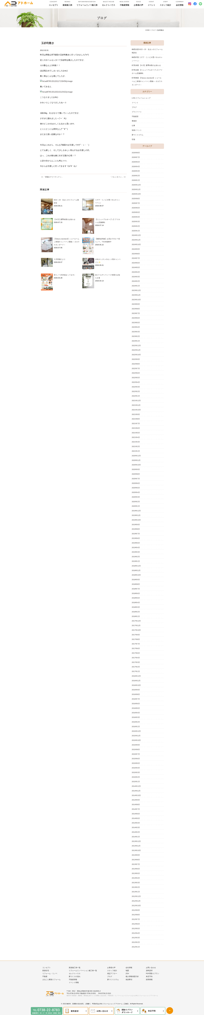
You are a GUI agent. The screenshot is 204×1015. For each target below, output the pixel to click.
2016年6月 (136, 704)
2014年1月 (136, 837)
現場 (133, 139)
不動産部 (135, 116)
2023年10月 (136, 300)
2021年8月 (136, 419)
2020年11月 (136, 460)
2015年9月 (136, 745)
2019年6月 (136, 538)
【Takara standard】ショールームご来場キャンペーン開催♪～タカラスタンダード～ (66, 242)
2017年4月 (136, 658)
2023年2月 (136, 336)
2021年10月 (136, 410)
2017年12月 (136, 621)
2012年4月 (136, 933)
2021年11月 (136, 405)
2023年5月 (136, 323)
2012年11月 (136, 901)
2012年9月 (136, 910)
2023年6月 (136, 318)
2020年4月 (136, 492)
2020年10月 (136, 465)
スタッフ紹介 (165, 3)
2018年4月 (136, 602)
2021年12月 (136, 400)
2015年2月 (136, 777)
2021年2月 (136, 446)
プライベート (137, 112)
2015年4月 (136, 768)
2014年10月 (136, 795)
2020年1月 (136, 506)
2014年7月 (136, 809)
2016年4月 (136, 713)
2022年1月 (136, 396)
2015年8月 (136, 749)
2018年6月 (136, 593)
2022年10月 (136, 355)
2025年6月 (136, 208)
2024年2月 (136, 281)
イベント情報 (74, 982)
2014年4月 (136, 823)
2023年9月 (136, 304)
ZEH (127, 973)
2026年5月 (136, 162)
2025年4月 (136, 217)
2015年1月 (136, 781)
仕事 (133, 125)
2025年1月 (136, 231)
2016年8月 (136, 694)
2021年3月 (136, 442)
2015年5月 (136, 763)
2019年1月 (136, 561)
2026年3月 (136, 171)
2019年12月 (136, 511)
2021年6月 (136, 428)
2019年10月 (136, 520)
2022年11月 (136, 350)
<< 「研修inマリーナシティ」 (52, 177)
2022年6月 (136, 373)
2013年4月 (136, 878)
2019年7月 (136, 534)
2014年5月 (136, 818)
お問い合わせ (151, 967)
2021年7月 (136, 423)
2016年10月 (136, 685)
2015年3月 (136, 772)
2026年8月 (136, 153)
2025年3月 (136, 221)
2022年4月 (136, 382)
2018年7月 (136, 589)
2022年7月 (136, 368)
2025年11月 (136, 189)
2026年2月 (136, 176)
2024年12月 (136, 235)
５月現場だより (59, 259)
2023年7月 (136, 313)
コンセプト (53, 3)
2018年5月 (136, 598)
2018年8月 (136, 584)
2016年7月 (136, 699)
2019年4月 (136, 547)
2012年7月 (136, 919)
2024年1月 (136, 286)
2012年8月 (136, 915)
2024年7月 (136, 258)
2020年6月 (136, 483)
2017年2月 (136, 667)
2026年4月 (136, 166)
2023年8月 (136, 309)
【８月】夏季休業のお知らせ (64, 219)
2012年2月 (136, 942)
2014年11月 (136, 791)
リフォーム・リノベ (49, 973)
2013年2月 (136, 887)
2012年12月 (136, 896)
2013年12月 (136, 841)
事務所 (134, 121)
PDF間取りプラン (152, 973)
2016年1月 (136, 726)
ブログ (134, 107)
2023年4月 (136, 327)
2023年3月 (136, 332)
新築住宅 (45, 970)
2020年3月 (136, 497)
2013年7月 (136, 864)
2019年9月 (136, 524)
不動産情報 (124, 3)
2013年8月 (136, 860)
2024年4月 (136, 272)
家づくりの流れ (74, 976)
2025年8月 (136, 198)
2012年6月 (136, 924)
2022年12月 (136, 345)
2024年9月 (136, 249)
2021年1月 (136, 451)
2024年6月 (136, 263)
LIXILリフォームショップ (141, 98)
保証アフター (112, 973)
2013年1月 (136, 892)
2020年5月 (136, 488)
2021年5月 (136, 433)
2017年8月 (136, 639)
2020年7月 (136, 479)
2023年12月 (136, 290)
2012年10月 (136, 905)
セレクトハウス (108, 3)
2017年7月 (136, 644)
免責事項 (129, 979)
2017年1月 (136, 671)
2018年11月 (136, 570)
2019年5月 (136, 543)
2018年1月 (136, 616)
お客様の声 (138, 3)
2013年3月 (136, 883)
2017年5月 (136, 653)
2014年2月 (136, 832)
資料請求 (149, 970)
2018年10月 (136, 575)
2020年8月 (136, 474)
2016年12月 (136, 676)
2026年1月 (136, 180)
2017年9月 (136, 635)
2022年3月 (136, 387)
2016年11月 (136, 681)
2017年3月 (136, 662)
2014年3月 (136, 827)
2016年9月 (136, 690)
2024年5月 (136, 267)
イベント (151, 3)
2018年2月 (136, 612)
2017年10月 (136, 630)
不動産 (44, 976)
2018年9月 (136, 580)
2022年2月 (136, 391)
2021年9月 (136, 414)
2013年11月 (136, 846)
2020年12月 (136, 456)
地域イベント (137, 130)
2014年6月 (136, 814)
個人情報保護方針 (132, 976)
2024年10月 (136, 244)
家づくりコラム (137, 135)
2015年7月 (136, 754)
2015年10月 (136, 740)
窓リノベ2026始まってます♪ (64, 275)
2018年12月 (136, 566)
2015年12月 (136, 731)
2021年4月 (136, 437)
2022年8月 (136, 364)
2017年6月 (136, 648)
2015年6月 (136, 759)
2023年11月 (136, 295)
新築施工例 (67, 3)
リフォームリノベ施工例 (87, 3)
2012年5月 (136, 928)
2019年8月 (136, 529)
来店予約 (149, 976)
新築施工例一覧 (74, 967)
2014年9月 (136, 800)
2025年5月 (136, 212)
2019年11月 (136, 515)
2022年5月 (136, 378)
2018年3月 (136, 607)
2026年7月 (136, 157)
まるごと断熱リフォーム (51, 979)
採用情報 (149, 979)
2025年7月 (136, 203)
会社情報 (180, 3)
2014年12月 (136, 786)
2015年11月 (136, 736)
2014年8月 (136, 804)
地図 (127, 970)
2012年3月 (136, 938)
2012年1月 (136, 947)
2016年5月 (136, 708)
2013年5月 (136, 873)
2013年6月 (136, 869)
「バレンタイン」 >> (118, 177)
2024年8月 (136, 254)
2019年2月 (136, 557)
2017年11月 (136, 625)
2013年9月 (136, 855)
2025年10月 (136, 194)
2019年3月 (136, 552)
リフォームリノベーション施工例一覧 (83, 970)
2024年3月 (136, 277)
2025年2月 (136, 226)
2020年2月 (136, 502)
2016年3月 (136, 717)
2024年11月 (136, 240)
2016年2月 (136, 722)
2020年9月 (136, 469)
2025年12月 (136, 185)
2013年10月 (136, 850)
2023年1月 (136, 341)
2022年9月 (136, 359)
